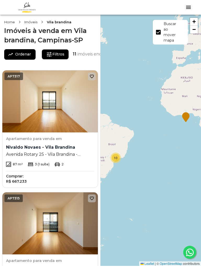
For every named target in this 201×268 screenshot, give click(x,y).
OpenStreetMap (171, 263)
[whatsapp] (189, 252)
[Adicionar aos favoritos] (92, 76)
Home (9, 22)
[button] (185, 117)
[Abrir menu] (188, 7)
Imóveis (30, 22)
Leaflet (149, 263)
